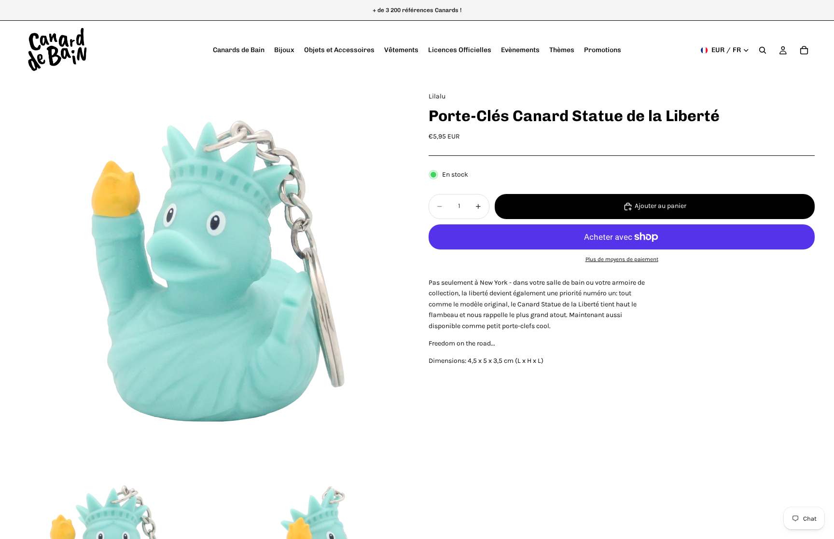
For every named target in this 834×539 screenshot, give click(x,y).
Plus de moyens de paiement (621, 259)
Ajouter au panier (660, 206)
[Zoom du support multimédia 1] (212, 273)
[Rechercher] (762, 50)
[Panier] (804, 50)
